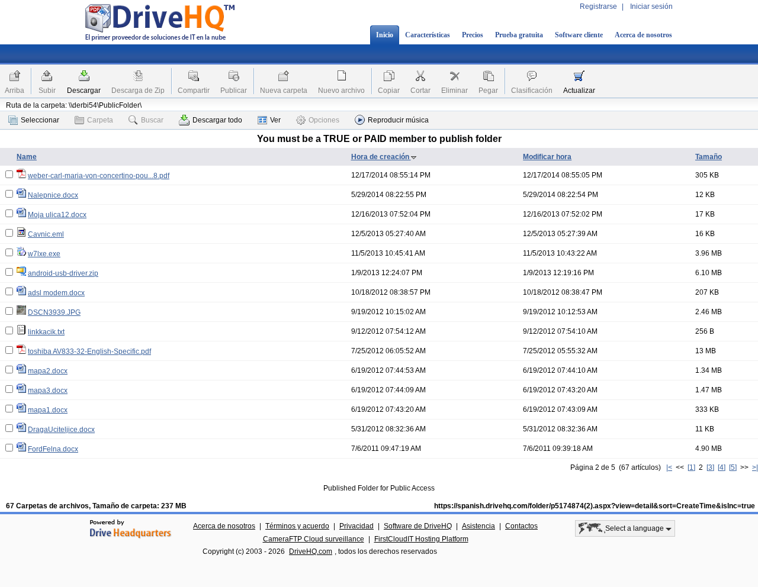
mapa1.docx (48, 410)
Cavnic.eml (46, 234)
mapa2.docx (48, 371)
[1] (691, 467)
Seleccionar (40, 120)
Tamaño (708, 157)
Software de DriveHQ (418, 526)
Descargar (84, 90)
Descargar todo (217, 120)
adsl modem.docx (56, 293)
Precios (472, 35)
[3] (710, 467)
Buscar (152, 120)
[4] (721, 467)
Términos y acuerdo (297, 526)
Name (27, 157)
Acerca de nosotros (643, 35)
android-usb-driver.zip (63, 273)
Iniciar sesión (651, 6)
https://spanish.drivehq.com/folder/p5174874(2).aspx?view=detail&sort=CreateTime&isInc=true (594, 506)
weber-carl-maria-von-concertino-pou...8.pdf (98, 176)
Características (427, 35)
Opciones (324, 120)
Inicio (384, 35)
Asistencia (478, 526)
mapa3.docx (48, 390)
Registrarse (598, 6)
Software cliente (579, 35)
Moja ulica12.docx (57, 215)
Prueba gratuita (519, 35)
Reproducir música (398, 120)
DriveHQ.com (310, 551)
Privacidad (356, 526)
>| (755, 467)
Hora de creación (381, 157)
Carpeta (100, 120)
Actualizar (579, 90)
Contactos (521, 526)
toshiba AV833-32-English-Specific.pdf (89, 351)
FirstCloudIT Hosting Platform (421, 539)
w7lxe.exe (44, 254)
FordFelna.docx (53, 449)
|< (669, 467)
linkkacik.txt (46, 332)
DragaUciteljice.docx (61, 429)
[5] (733, 467)
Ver (275, 120)
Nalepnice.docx (53, 195)
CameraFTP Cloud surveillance (313, 539)
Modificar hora (547, 157)
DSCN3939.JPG (54, 312)
